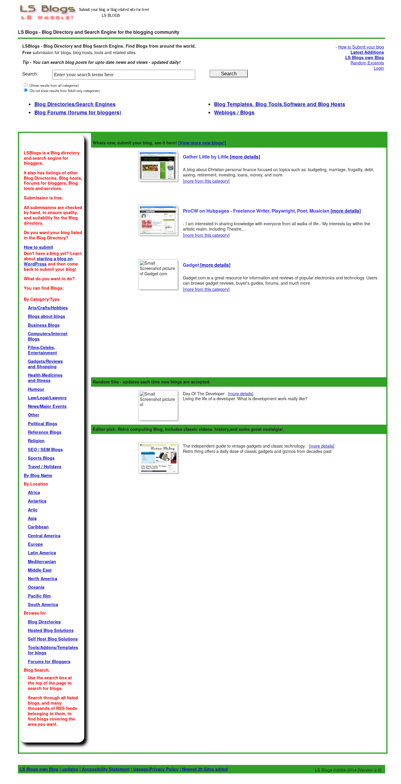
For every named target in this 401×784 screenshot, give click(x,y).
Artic (33, 510)
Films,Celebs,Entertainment (42, 350)
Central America (44, 535)
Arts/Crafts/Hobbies (48, 308)
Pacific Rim (39, 596)
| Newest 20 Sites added (204, 769)
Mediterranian (42, 561)
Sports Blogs (41, 458)
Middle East (40, 570)
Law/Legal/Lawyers (47, 398)
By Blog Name (38, 475)
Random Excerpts (367, 63)
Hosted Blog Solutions (51, 630)
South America (43, 604)
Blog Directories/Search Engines (75, 104)
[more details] (244, 156)
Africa (34, 492)
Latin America (42, 553)
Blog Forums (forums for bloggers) (77, 112)
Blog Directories (44, 622)
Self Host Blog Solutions (53, 639)
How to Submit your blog (361, 47)
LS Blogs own (39, 769)
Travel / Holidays (44, 466)
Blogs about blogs (46, 316)
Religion (36, 440)
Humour (36, 389)
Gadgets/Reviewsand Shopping (45, 363)
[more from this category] (206, 181)
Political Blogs (42, 423)
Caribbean (38, 527)
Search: (30, 73)
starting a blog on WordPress (48, 261)
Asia (32, 518)
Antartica (37, 501)
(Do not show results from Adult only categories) (64, 90)
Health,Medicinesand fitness (45, 377)
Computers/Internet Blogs (48, 336)
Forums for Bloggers (49, 661)
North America (42, 578)
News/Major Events (47, 406)
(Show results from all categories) (53, 85)
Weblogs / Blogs (234, 112)
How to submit (38, 247)
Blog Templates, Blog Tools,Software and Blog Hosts (279, 104)
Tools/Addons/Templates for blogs (53, 649)
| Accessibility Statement (105, 769)
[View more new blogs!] (202, 143)
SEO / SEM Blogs (45, 449)
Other (33, 415)
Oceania (36, 587)
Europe (35, 544)
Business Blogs (44, 325)
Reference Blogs (44, 432)
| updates (69, 769)
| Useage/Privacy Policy (154, 769)
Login (379, 68)
